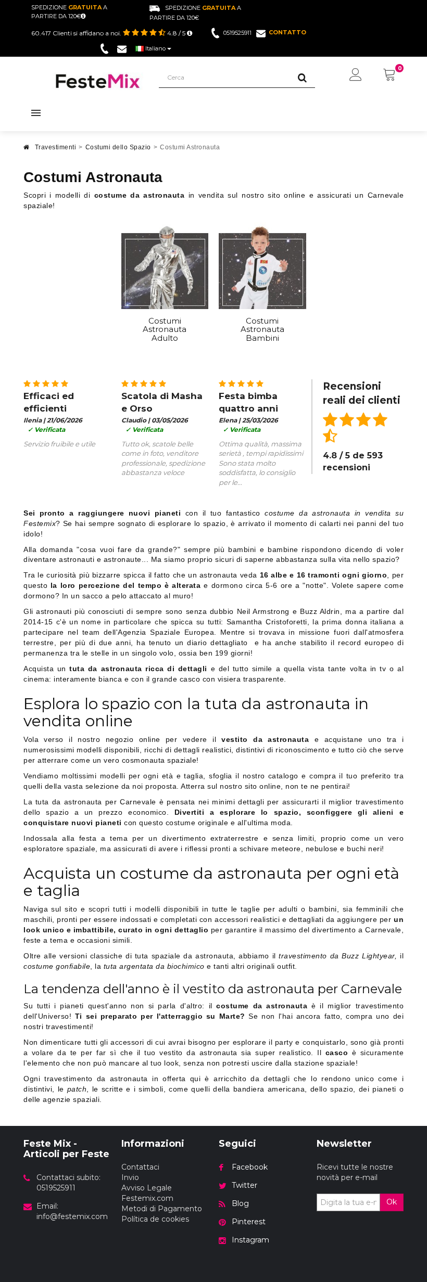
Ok (391, 1202)
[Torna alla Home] (26, 150)
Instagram (250, 1240)
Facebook (250, 1167)
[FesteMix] (98, 81)
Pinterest (249, 1221)
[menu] (355, 75)
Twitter (244, 1185)
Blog (240, 1203)
